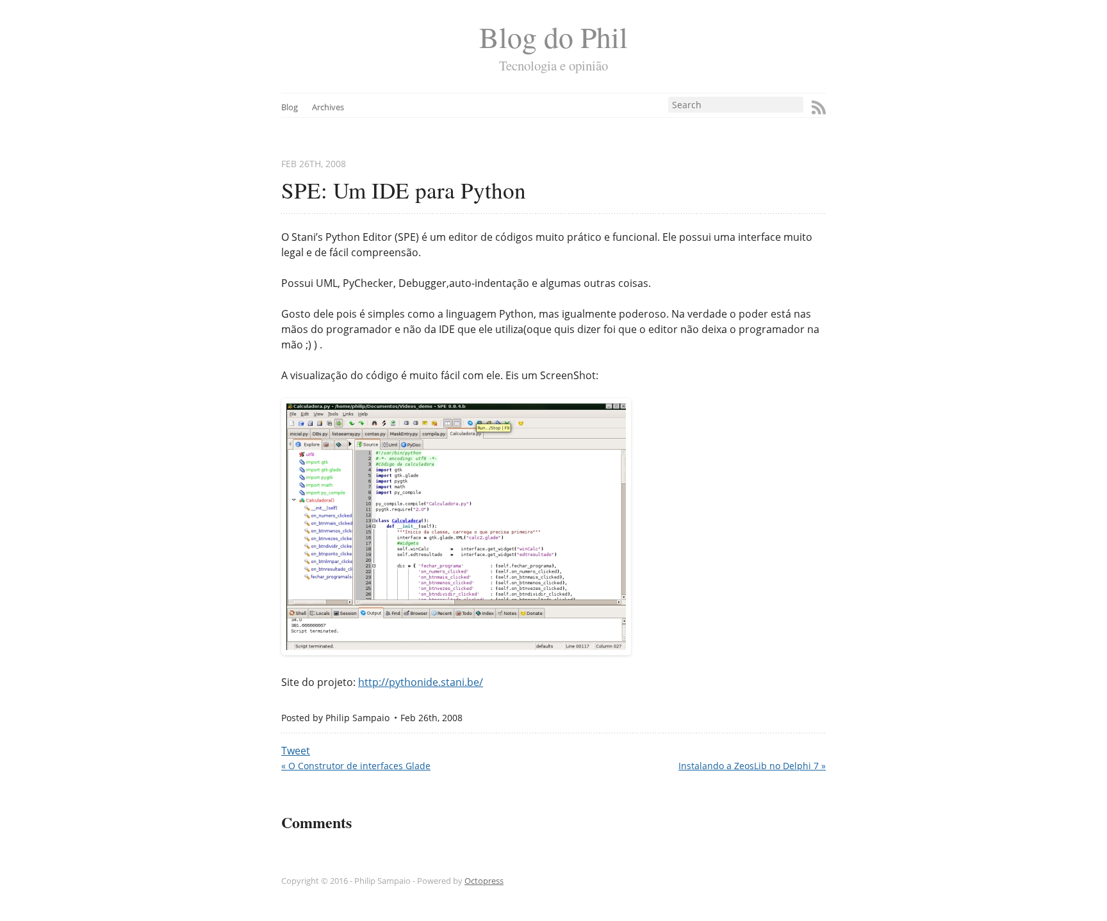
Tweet (295, 751)
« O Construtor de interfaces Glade (355, 766)
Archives (328, 107)
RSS (819, 108)
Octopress (484, 880)
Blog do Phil (553, 36)
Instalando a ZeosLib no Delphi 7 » (752, 766)
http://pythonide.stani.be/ (420, 682)
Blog (289, 107)
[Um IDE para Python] (456, 651)
